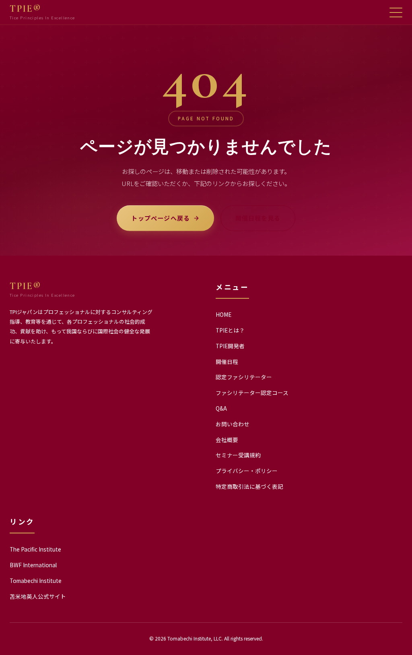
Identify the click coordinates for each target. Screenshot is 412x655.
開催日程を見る (257, 217)
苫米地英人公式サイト (38, 596)
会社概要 (227, 440)
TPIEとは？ (230, 330)
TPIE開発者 (230, 346)
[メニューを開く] (395, 12)
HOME (223, 314)
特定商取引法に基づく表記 (249, 486)
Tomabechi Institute (36, 580)
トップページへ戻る (160, 217)
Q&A (221, 408)
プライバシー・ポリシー (247, 471)
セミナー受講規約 (238, 455)
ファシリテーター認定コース (252, 392)
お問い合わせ (232, 424)
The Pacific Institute (35, 549)
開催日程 (227, 361)
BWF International (33, 565)
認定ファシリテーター (244, 377)
